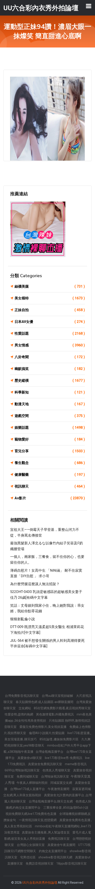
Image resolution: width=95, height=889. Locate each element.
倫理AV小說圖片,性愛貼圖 (47, 733)
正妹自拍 (50, 310)
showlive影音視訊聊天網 (55, 857)
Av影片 (50, 498)
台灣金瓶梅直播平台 (50, 751)
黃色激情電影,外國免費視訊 (55, 714)
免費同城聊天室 (28, 776)
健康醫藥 (50, 474)
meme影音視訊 (76, 764)
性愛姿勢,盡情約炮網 (19, 714)
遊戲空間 (50, 416)
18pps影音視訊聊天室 (71, 863)
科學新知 (50, 392)
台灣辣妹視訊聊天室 (55, 776)
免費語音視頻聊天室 (40, 863)
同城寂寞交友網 (61, 782)
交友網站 (25, 708)
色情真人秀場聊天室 (56, 770)
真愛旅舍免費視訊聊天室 (45, 764)
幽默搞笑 (50, 369)
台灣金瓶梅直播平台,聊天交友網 (51, 801)
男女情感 (50, 345)
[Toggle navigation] (89, 6)
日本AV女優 (50, 322)
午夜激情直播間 (59, 789)
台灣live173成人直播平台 (28, 789)
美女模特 (50, 298)
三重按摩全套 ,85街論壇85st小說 (65, 807)
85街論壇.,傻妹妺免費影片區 (59, 739)
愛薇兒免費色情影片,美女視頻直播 (43, 727)
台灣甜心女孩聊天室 (31, 845)
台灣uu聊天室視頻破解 (58, 695)
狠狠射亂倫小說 (22, 619)
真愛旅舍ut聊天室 (30, 758)
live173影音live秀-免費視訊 (64, 758)
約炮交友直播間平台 (53, 851)
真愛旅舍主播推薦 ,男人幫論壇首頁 (46, 832)
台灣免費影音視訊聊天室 (22, 695)
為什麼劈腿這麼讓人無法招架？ (35, 584)
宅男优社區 (28, 857)
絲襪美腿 (50, 286)
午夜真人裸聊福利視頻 (32, 782)
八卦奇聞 (50, 357)
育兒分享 (50, 451)
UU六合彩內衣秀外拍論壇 (39, 882)
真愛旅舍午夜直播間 (62, 845)
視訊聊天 (50, 486)
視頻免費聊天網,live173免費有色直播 (31, 814)
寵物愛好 (50, 439)
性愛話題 (50, 333)
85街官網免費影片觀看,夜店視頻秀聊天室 (62, 708)
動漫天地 (50, 404)
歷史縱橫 (50, 380)
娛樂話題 (50, 427)
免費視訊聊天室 (59, 838)
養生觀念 (50, 463)
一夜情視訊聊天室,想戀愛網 (38, 820)
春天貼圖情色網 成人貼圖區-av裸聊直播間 (45, 702)
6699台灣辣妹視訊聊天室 (22, 770)
